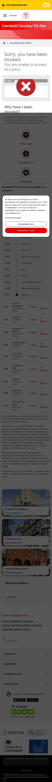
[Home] (4, 42)
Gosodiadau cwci (26, 224)
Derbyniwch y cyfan (26, 230)
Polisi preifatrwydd (13, 218)
